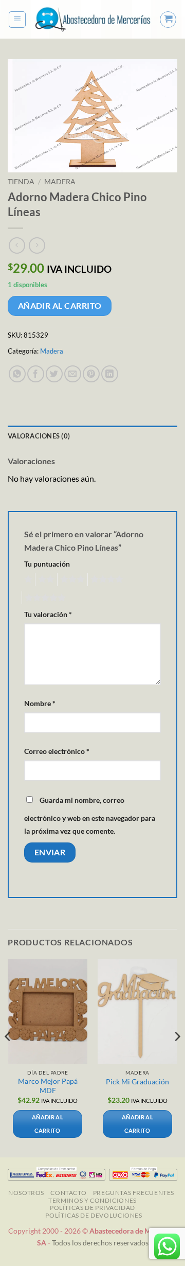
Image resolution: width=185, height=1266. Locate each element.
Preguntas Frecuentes (133, 1193)
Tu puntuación (47, 563)
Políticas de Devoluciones (93, 1215)
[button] (17, 19)
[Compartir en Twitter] (54, 373)
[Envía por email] (72, 373)
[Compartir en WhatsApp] (17, 373)
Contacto (68, 1193)
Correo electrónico (56, 751)
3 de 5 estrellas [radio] (71, 579)
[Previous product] (37, 245)
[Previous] (8, 1057)
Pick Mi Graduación (137, 1082)
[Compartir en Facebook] (35, 373)
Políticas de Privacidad (92, 1207)
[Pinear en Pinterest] (91, 373)
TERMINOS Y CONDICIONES (92, 1200)
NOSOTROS (26, 1193)
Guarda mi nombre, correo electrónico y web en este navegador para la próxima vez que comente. (89, 816)
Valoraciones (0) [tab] (39, 436)
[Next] (177, 1057)
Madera (60, 182)
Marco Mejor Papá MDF (48, 1086)
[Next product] (17, 245)
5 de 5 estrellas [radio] (44, 598)
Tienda (21, 182)
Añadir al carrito (60, 305)
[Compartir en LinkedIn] (109, 373)
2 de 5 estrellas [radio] (44, 579)
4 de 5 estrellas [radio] (105, 579)
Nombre (39, 703)
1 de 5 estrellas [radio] (27, 579)
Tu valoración (48, 614)
